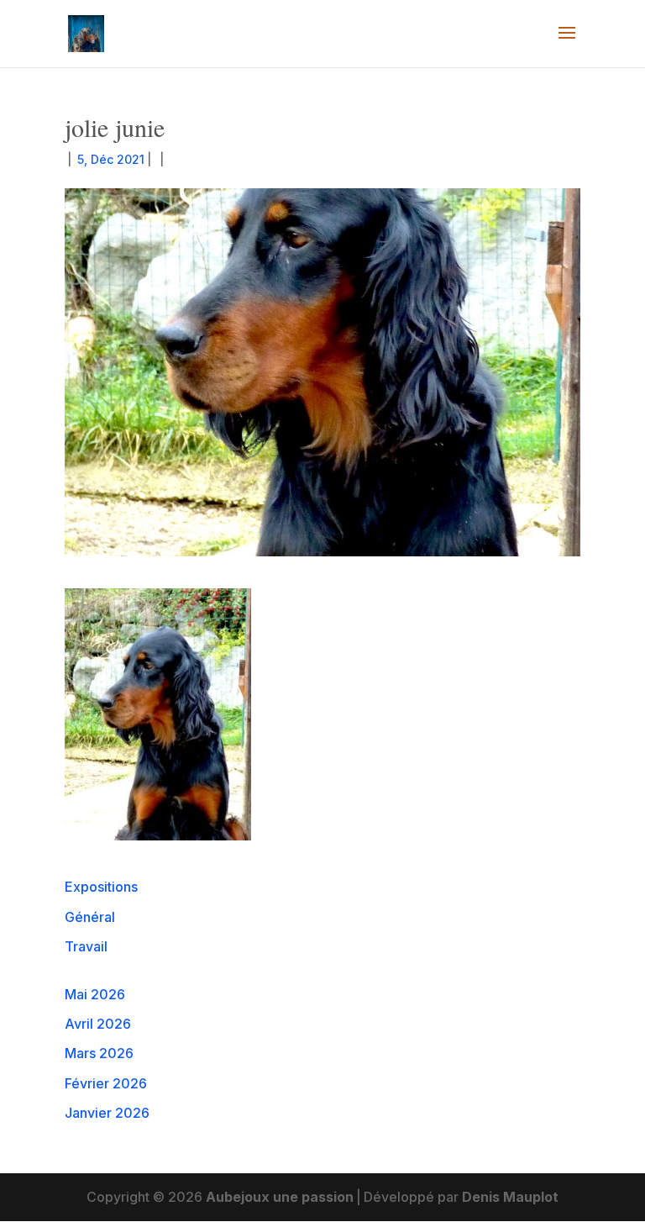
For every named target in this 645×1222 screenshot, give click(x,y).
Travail (86, 946)
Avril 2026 (98, 1023)
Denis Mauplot (510, 1196)
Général (90, 917)
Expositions (101, 886)
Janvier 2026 (107, 1112)
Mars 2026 (99, 1053)
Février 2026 (106, 1083)
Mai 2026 (95, 994)
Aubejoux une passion (280, 1196)
